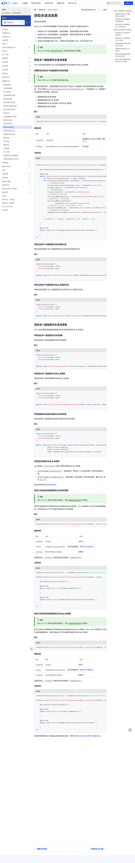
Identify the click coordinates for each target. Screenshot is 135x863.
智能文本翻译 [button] (6, 181)
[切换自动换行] (100, 121)
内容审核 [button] (5, 174)
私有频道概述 (7, 88)
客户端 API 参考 (7, 206)
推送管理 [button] (5, 163)
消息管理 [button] (5, 66)
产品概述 (25, 3)
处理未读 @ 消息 (9, 131)
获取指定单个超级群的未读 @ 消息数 (122, 39)
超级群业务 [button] (5, 81)
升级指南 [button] (5, 177)
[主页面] (35, 10)
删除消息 (6, 138)
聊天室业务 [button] (5, 77)
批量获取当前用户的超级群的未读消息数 (122, 15)
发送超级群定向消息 (10, 116)
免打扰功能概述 (87, 547)
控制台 (127, 3)
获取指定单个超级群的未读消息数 (122, 34)
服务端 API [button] (60, 3)
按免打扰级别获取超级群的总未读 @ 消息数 (122, 60)
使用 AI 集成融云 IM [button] (8, 47)
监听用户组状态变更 (10, 106)
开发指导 (5, 29)
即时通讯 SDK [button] (36, 3)
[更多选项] (98, 10)
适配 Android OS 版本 (9, 188)
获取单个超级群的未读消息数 (122, 30)
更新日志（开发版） (8, 199)
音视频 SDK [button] (49, 3)
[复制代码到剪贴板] (104, 121)
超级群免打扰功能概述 (10, 155)
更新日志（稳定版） (8, 203)
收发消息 (6, 113)
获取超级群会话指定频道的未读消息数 (122, 44)
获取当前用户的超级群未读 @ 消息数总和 (122, 26)
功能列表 (5, 40)
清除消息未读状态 (9, 134)
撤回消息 (6, 145)
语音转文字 (5, 185)
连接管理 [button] (5, 58)
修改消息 (6, 141)
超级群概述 (7, 85)
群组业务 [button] (5, 73)
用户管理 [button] (5, 62)
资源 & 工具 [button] (72, 3)
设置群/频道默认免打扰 (11, 159)
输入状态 (6, 152)
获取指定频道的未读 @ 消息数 (122, 50)
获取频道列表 (7, 99)
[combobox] (13, 22)
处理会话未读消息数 (82, 736)
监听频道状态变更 (9, 102)
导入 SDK (5, 54)
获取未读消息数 (8, 127)
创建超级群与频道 (9, 95)
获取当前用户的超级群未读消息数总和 (122, 20)
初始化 (4, 51)
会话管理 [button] (5, 70)
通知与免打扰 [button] (6, 166)
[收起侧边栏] (31, 648)
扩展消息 (6, 148)
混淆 (3, 170)
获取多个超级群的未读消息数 (122, 11)
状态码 (4, 196)
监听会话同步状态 (9, 109)
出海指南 (5, 36)
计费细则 (5, 33)
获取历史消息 (7, 120)
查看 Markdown (90, 10)
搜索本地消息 (7, 123)
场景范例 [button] (5, 192)
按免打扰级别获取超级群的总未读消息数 (122, 55)
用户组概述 (7, 92)
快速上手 (5, 44)
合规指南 (5, 210)
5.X (27, 22)
